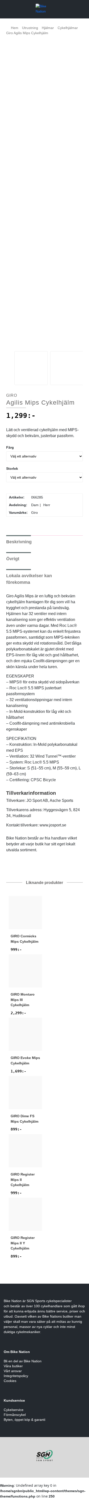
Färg (10, 447)
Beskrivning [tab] (19, 541)
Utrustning (30, 28)
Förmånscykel (15, 1415)
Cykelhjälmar (68, 28)
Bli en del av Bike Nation (23, 1361)
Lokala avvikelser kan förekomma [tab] (29, 579)
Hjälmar (48, 28)
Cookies (10, 1381)
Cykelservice (13, 1410)
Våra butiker (13, 1366)
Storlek (12, 468)
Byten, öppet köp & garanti (24, 1420)
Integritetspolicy (16, 1376)
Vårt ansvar (13, 1371)
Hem (14, 28)
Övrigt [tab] (12, 558)
